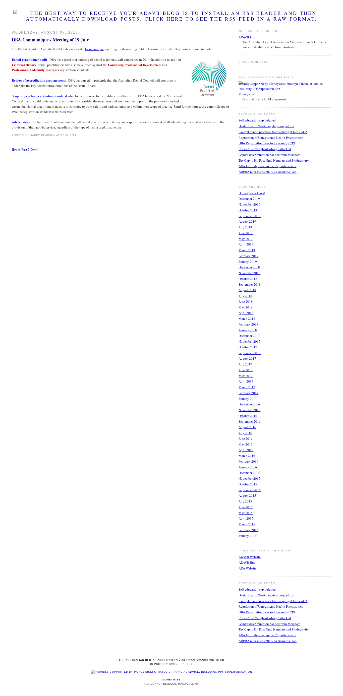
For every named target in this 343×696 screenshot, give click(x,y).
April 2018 (246, 312)
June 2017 (246, 370)
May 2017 (246, 375)
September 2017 (250, 353)
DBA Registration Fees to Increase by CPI (267, 143)
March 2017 (247, 387)
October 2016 (248, 415)
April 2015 (246, 518)
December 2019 (249, 198)
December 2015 (249, 472)
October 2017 (248, 347)
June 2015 (246, 507)
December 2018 (249, 267)
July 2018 (245, 295)
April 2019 (246, 244)
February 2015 (248, 530)
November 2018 (249, 273)
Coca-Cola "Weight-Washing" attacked (265, 149)
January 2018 (248, 330)
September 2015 (250, 490)
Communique (94, 49)
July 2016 (245, 432)
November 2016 (249, 410)
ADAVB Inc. (247, 37)
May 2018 (246, 307)
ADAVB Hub (247, 562)
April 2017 (246, 381)
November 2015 (249, 478)
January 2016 (248, 467)
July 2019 (245, 227)
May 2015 (246, 513)
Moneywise (246, 94)
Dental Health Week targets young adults (266, 126)
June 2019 (246, 233)
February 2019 (248, 256)
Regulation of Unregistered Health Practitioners (271, 137)
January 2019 (248, 261)
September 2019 (250, 216)
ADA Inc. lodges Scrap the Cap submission (267, 166)
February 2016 (248, 461)
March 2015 (247, 524)
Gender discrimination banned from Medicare (269, 154)
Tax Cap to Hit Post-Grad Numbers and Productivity (274, 160)
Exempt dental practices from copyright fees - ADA (273, 132)
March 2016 (247, 455)
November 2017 (249, 341)
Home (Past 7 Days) (25, 149)
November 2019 (249, 204)
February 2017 (248, 393)
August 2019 (247, 221)
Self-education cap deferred (257, 120)
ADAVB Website (250, 556)
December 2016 (249, 404)
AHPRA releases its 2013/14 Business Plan (268, 171)
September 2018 (250, 284)
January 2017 (248, 398)
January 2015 (248, 535)
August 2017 (247, 358)
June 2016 (246, 438)
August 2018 (247, 290)
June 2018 (246, 301)
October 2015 (248, 484)
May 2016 (246, 444)
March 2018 (247, 318)
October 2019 (248, 210)
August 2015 (247, 495)
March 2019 (247, 250)
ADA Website (248, 568)
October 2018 (248, 278)
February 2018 (248, 324)
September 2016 (250, 421)
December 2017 (249, 335)
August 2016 (247, 427)
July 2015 (245, 501)
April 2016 (246, 450)
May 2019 (246, 238)
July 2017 (245, 364)
